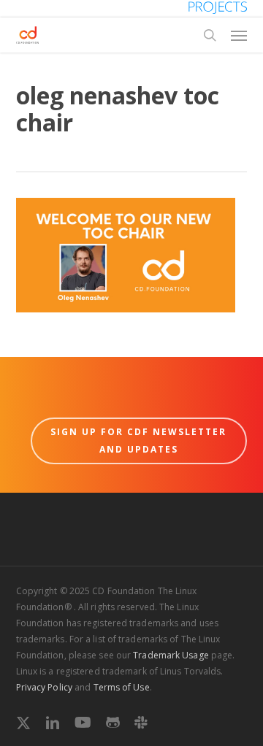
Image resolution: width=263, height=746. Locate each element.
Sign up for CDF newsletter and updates (138, 440)
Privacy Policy (44, 687)
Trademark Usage (171, 655)
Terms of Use (122, 687)
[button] (239, 35)
